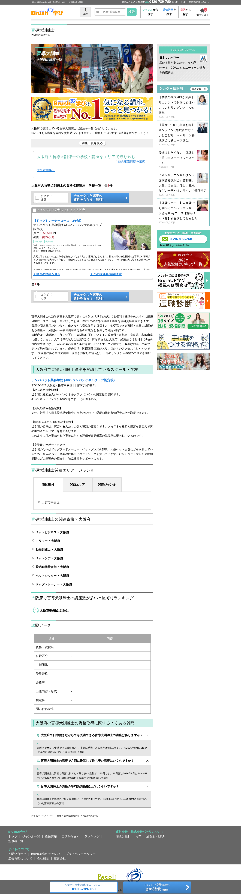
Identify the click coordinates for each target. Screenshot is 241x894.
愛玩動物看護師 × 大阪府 (52, 566)
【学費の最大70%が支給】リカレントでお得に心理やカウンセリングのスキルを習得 (177, 107)
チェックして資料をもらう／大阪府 (61, 209)
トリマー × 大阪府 (48, 540)
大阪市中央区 (46, 170)
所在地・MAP (155, 836)
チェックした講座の (89, 197)
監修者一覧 (15, 841)
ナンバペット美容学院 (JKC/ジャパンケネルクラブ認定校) (73, 380)
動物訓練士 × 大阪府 (49, 549)
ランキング (91, 836)
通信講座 (51, 836)
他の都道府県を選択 (131, 161)
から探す (150, 12)
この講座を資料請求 (107, 274)
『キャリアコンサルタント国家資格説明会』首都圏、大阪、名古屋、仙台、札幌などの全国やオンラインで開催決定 (183, 185)
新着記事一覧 (199, 89)
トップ (12, 836)
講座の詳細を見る (48, 274)
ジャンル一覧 (31, 836)
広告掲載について (20, 858)
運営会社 (60, 858)
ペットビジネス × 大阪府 (52, 532)
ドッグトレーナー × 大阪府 (54, 584)
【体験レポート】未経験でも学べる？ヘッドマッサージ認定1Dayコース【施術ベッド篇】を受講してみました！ (180, 212)
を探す (169, 12)
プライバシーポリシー (81, 853)
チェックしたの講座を (157, 887)
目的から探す (71, 836)
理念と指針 (123, 836)
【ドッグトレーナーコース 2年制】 (58, 220)
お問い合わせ (17, 853)
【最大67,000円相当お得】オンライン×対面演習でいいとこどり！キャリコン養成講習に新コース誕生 (177, 134)
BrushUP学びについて (46, 853)
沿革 (138, 836)
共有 (85, 14)
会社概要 (43, 858)
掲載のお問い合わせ (199, 2)
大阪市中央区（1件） (54, 610)
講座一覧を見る (92, 143)
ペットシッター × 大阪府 (52, 575)
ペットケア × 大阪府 (49, 558)
